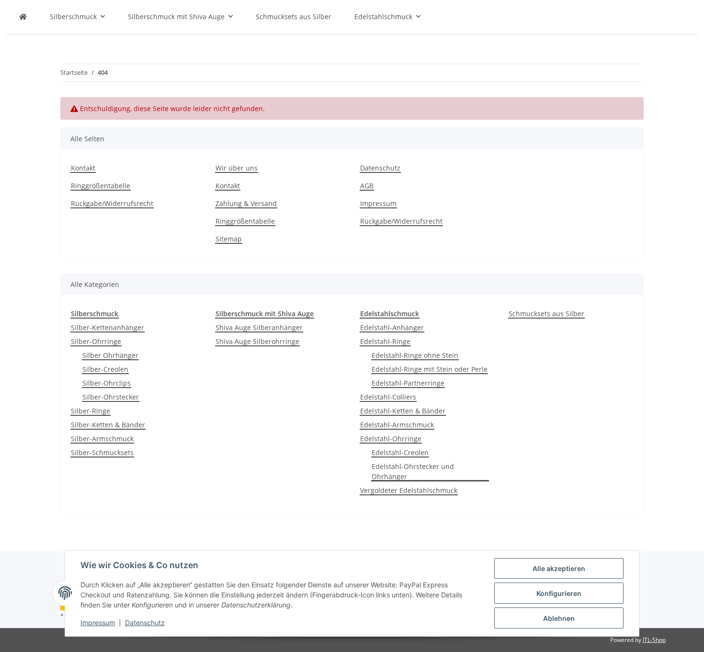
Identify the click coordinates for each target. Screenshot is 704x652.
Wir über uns (237, 167)
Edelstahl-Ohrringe (390, 438)
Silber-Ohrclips (106, 383)
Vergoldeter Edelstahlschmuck (408, 490)
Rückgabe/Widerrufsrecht (112, 203)
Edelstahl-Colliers (388, 396)
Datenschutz (145, 622)
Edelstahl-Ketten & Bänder (402, 410)
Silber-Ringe (90, 410)
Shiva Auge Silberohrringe (257, 341)
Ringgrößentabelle (100, 185)
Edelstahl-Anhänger (392, 327)
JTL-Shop (654, 640)
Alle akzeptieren (559, 568)
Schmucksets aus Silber (546, 313)
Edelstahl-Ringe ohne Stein (415, 355)
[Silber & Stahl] (23, 16)
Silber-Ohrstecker (110, 396)
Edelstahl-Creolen (400, 452)
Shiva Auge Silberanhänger (259, 327)
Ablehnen (559, 618)
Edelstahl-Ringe (385, 341)
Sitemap (229, 238)
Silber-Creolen (105, 369)
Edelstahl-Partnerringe (408, 383)
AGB (367, 185)
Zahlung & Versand (246, 203)
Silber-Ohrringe (96, 341)
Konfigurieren (558, 593)
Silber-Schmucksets (102, 452)
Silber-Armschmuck (102, 438)
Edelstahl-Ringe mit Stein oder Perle (430, 369)
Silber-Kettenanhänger (107, 327)
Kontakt (83, 167)
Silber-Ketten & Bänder (108, 424)
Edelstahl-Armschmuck (397, 424)
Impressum (97, 622)
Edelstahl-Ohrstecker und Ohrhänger (413, 471)
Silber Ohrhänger (110, 355)
